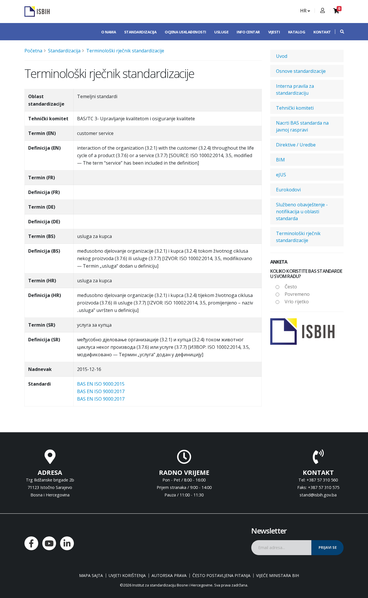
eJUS (281, 175)
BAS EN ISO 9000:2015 (100, 384)
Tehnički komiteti (295, 108)
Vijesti (274, 32)
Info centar (248, 32)
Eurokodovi (288, 189)
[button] (339, 31)
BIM (280, 160)
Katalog (296, 32)
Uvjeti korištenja (127, 576)
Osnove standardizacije (301, 71)
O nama (108, 32)
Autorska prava (169, 576)
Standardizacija (140, 32)
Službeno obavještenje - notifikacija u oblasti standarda (302, 211)
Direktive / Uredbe (296, 145)
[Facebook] (31, 543)
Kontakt (322, 32)
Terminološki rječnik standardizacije (125, 50)
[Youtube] (49, 543)
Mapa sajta (91, 576)
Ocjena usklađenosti (185, 32)
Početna (33, 50)
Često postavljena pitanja (221, 576)
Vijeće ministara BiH (277, 576)
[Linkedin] (67, 543)
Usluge (221, 32)
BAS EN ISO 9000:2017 (100, 391)
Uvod (281, 56)
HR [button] (304, 10)
